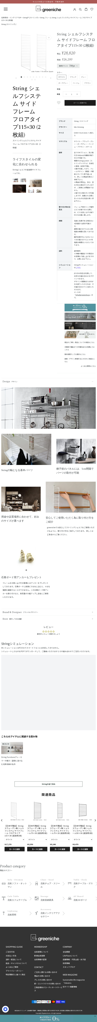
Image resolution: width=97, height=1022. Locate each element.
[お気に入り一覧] (91, 9)
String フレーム (45, 17)
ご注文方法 (10, 951)
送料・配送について (14, 959)
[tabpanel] (26, 451)
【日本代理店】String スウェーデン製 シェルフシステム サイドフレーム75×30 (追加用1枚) (37, 830)
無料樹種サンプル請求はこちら (75, 354)
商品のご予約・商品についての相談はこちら (79, 342)
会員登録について (41, 951)
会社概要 (66, 951)
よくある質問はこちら (88, 366)
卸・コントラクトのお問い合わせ (47, 983)
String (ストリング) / (8, 24)
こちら (78, 267)
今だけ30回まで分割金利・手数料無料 (48, 2)
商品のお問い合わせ (42, 976)
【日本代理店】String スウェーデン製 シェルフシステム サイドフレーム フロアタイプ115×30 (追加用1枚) (14, 831)
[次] (50, 78)
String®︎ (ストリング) (30, 17)
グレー (83, 77)
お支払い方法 (11, 955)
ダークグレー (63, 83)
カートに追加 (14, 849)
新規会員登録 (39, 955)
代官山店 (75, 959)
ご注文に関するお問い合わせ (45, 972)
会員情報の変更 (40, 959)
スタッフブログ (69, 967)
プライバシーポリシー (14, 970)
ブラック (73, 77)
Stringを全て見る (48, 784)
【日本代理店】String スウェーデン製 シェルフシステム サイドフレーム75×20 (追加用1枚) (60, 830)
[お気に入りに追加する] (59, 103)
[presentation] (2, 820)
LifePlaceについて (70, 955)
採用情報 (66, 963)
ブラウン (87, 83)
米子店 (83, 959)
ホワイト (61, 77)
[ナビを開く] (6, 9)
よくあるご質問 (12, 967)
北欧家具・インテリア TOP (11, 17)
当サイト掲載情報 (70, 986)
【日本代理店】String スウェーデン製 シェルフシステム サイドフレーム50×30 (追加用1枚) (82, 830)
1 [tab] (26, 463)
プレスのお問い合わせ (43, 980)
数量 (58, 94)
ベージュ (76, 83)
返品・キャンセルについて (16, 963)
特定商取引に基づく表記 (15, 974)
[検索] (80, 9)
